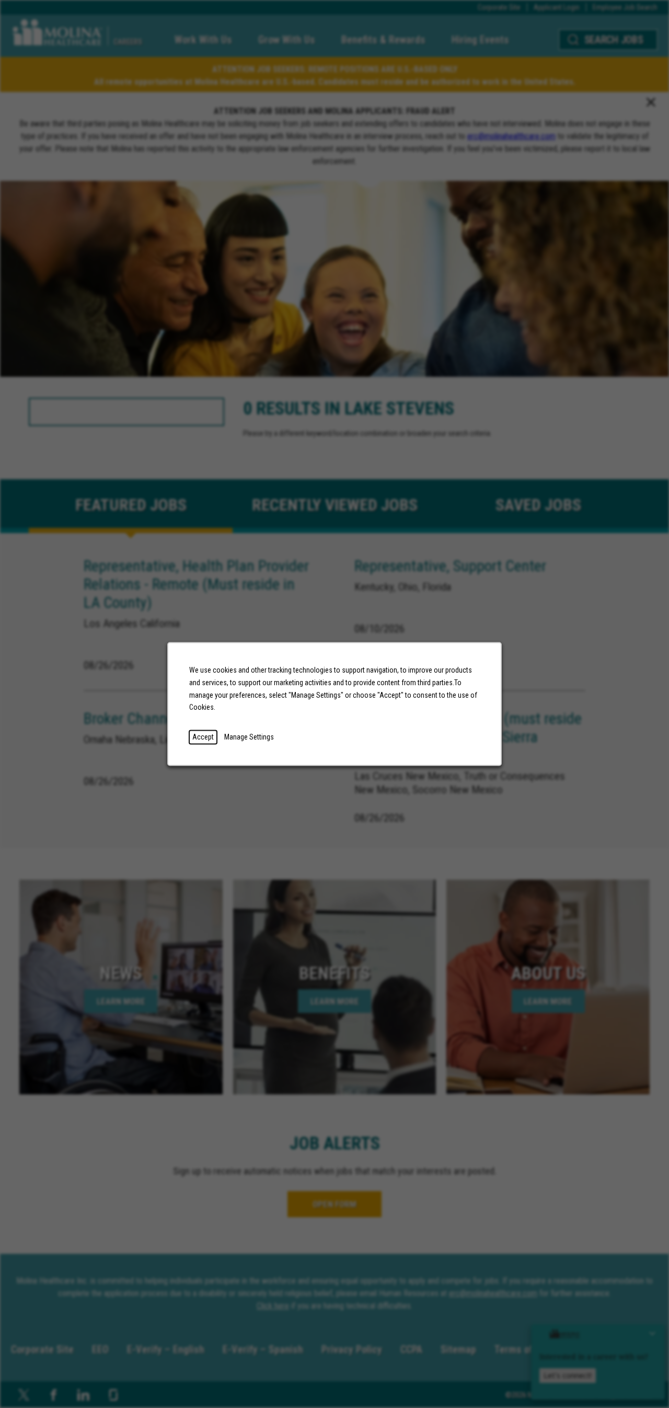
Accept (203, 737)
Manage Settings (249, 737)
